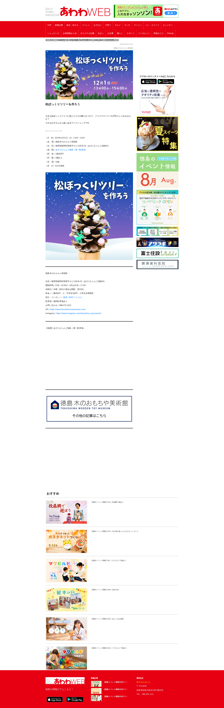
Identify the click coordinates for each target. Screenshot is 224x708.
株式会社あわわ (143, 682)
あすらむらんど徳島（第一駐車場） (71, 150)
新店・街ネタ (72, 25)
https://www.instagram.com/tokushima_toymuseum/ (78, 313)
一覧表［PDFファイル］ (72, 297)
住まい (101, 33)
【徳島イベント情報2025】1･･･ (115, 682)
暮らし (120, 33)
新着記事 (59, 25)
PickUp (170, 33)
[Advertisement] (89, 459)
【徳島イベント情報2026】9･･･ (115, 689)
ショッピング (53, 33)
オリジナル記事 (87, 33)
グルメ (118, 25)
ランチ (127, 25)
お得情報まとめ (70, 33)
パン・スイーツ (152, 25)
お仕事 (110, 33)
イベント (86, 25)
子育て (108, 25)
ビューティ (168, 25)
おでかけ (98, 25)
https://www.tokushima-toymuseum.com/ (68, 309)
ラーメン (138, 25)
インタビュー (144, 33)
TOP (49, 25)
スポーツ (131, 33)
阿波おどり (159, 33)
